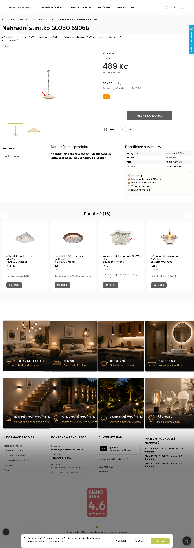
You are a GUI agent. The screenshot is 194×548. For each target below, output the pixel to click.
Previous (5, 215)
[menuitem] (53, 7)
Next (189, 215)
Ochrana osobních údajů (16, 460)
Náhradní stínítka (175, 153)
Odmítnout (139, 540)
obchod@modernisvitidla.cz (67, 449)
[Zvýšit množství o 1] (123, 116)
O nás (7, 469)
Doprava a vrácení (13, 450)
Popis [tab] (12, 148)
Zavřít (180, 139)
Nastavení (121, 541)
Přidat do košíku (149, 115)
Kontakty (8, 465)
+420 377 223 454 (61, 458)
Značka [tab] (10, 156)
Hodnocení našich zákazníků (113, 459)
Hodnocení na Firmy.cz (121, 450)
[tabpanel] (25, 256)
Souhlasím (161, 540)
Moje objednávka (13, 445)
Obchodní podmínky (14, 455)
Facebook (104, 471)
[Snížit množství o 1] (106, 116)
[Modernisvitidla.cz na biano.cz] (97, 503)
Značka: (109, 58)
